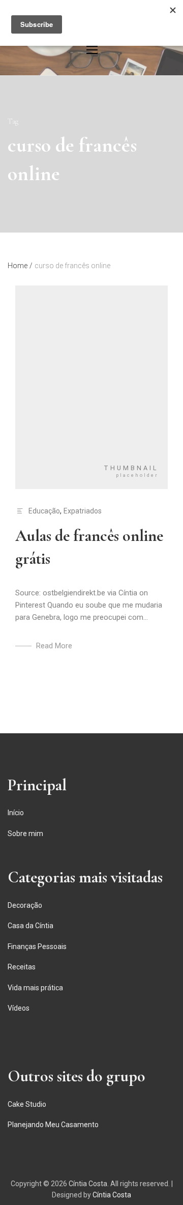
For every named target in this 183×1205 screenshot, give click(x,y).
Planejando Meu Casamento (53, 1125)
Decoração (25, 905)
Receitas (22, 967)
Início (16, 813)
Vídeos (18, 1008)
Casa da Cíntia (30, 926)
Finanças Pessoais (37, 946)
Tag (13, 121)
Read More (54, 645)
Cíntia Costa (88, 1184)
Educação (44, 511)
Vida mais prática (35, 988)
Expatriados (83, 511)
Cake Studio (27, 1104)
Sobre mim (25, 833)
